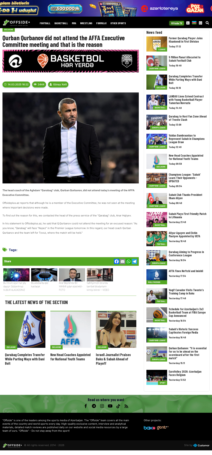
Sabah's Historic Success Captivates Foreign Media (183, 330)
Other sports (118, 23)
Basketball (61, 23)
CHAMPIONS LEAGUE (157, 68)
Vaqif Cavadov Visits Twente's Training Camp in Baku (186, 291)
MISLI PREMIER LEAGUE (154, 282)
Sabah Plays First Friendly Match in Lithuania (187, 215)
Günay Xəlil (60, 84)
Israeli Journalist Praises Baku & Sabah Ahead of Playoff (113, 359)
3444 (41, 84)
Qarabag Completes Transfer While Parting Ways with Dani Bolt (25, 359)
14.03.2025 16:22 (18, 84)
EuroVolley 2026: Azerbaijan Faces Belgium (185, 373)
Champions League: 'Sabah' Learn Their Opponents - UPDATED (185, 178)
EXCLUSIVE (8, 29)
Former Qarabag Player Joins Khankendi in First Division (186, 39)
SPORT (162, 382)
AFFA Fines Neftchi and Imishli (186, 271)
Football (45, 23)
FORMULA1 (101, 23)
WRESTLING (86, 23)
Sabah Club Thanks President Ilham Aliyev (185, 196)
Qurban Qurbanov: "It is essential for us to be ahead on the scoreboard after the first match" (188, 353)
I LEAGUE (161, 49)
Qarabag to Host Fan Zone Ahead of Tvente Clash (188, 117)
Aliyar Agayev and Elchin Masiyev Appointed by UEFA (184, 234)
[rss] (126, 406)
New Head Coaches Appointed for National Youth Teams (70, 356)
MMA (74, 23)
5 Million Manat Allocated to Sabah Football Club (185, 58)
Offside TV (176, 23)
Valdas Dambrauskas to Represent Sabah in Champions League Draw (187, 139)
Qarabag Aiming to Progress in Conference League (186, 253)
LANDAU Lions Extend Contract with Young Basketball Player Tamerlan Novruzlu (186, 99)
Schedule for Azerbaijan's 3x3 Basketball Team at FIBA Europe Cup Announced (187, 312)
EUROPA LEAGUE (158, 127)
